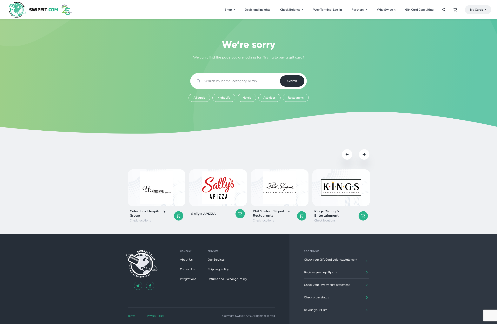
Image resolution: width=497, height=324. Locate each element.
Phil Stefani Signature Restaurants (271, 213)
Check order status (316, 297)
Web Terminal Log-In (327, 9)
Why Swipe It (386, 9)
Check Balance (290, 9)
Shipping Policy (218, 269)
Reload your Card (316, 310)
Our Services (216, 259)
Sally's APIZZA (203, 213)
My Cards (477, 9)
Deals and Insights (257, 9)
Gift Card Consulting (419, 9)
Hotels (247, 97)
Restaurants (296, 97)
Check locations (140, 220)
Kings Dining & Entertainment (326, 213)
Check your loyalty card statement (327, 285)
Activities (269, 97)
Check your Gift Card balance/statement (330, 259)
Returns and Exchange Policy (227, 279)
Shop (228, 9)
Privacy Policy (155, 316)
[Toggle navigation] (455, 9)
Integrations (188, 279)
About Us (186, 259)
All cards (199, 97)
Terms (131, 316)
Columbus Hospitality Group (148, 213)
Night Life (223, 97)
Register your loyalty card (321, 272)
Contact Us (187, 269)
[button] (234, 10)
